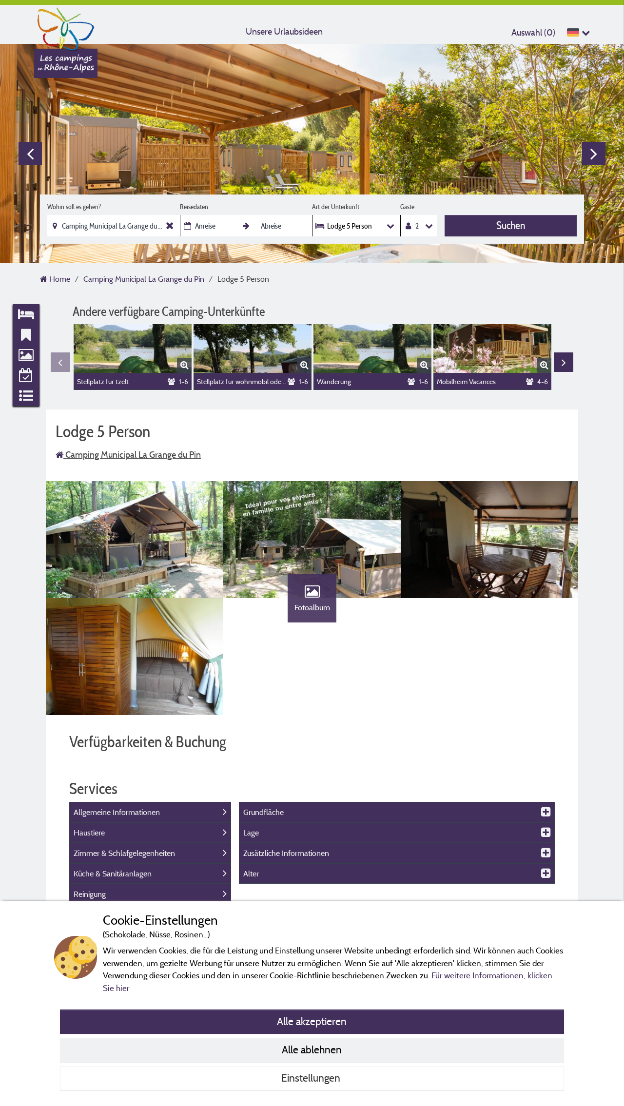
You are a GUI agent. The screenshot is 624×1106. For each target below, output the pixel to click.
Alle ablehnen (312, 1049)
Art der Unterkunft (335, 206)
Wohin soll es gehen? (74, 206)
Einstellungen (312, 1077)
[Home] (66, 26)
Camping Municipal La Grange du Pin (132, 454)
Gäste (407, 206)
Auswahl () (533, 32)
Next (593, 153)
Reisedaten (194, 206)
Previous (30, 153)
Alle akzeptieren (312, 1021)
